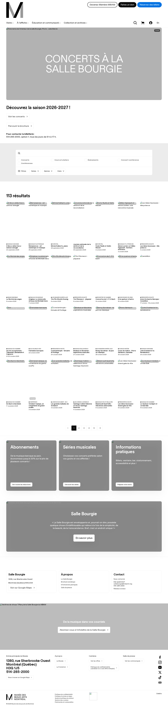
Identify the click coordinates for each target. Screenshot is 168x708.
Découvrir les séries (72, 484)
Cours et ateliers (61, 160)
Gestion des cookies (61, 700)
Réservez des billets (149, 4)
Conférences (26, 163)
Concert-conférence (130, 160)
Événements (93, 160)
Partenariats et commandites (64, 702)
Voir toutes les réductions (21, 484)
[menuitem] (14, 10)
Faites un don (127, 4)
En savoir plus (84, 538)
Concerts (25, 160)
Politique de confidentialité (64, 694)
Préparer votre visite (124, 484)
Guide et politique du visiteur (64, 698)
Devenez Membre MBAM (102, 4)
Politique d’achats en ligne (63, 696)
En (158, 23)
